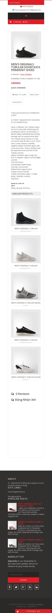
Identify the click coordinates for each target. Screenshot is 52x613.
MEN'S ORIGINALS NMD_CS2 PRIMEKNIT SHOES (29, 505)
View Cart (34, 94)
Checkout (17, 102)
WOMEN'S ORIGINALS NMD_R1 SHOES (30, 523)
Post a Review (26, 74)
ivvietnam (14, 2)
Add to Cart (20, 94)
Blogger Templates (36, 604)
